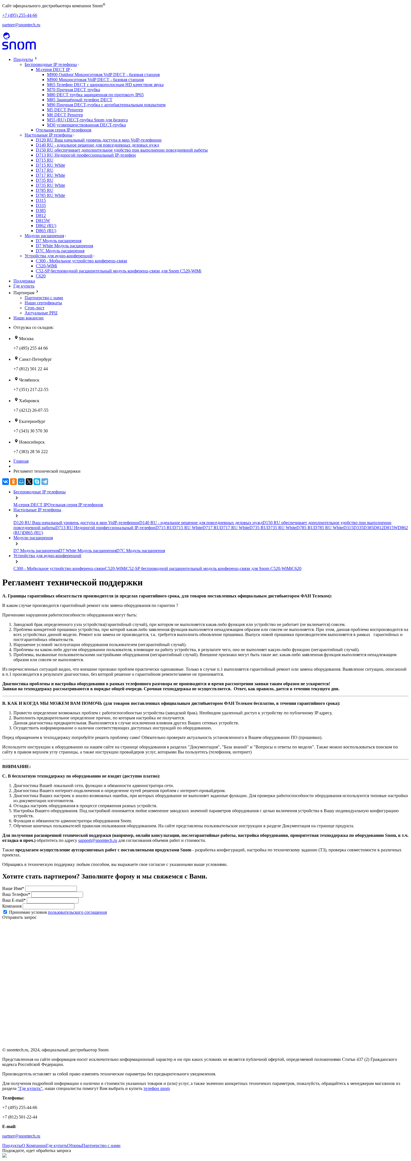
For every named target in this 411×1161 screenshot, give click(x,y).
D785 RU (44, 190)
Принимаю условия (58, 912)
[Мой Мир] (21, 481)
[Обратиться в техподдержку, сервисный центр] (6, 38)
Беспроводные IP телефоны (51, 64)
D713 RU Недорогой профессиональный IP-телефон (86, 155)
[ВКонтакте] (5, 481)
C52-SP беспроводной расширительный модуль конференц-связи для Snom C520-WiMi (118, 271)
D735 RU (44, 180)
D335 (41, 205)
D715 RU (44, 160)
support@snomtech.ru (97, 840)
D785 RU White (50, 195)
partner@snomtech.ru (21, 24)
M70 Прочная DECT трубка (73, 89)
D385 (41, 210)
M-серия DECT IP (53, 69)
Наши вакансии (28, 317)
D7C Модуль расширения (60, 250)
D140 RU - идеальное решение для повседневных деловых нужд (97, 145)
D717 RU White (50, 175)
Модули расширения (44, 235)
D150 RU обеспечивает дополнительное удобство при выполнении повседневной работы (122, 150)
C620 (41, 276)
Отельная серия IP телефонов (63, 130)
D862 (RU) (46, 225)
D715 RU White (50, 165)
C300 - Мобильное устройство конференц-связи (81, 260)
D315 (41, 200)
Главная (21, 461)
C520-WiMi (46, 265)
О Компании (34, 1145)
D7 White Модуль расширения (64, 245)
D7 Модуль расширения (58, 240)
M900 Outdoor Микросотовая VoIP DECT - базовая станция (103, 74)
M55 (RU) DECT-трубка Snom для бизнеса (87, 119)
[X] (29, 481)
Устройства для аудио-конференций (59, 255)
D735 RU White (50, 185)
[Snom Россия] (19, 48)
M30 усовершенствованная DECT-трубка (86, 125)
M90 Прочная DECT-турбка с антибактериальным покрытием (106, 104)
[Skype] (37, 481)
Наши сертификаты (43, 302)
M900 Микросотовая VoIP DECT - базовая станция (95, 79)
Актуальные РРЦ (41, 312)
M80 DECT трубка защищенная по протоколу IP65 (95, 94)
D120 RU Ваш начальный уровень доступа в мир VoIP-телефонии (99, 140)
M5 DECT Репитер (65, 109)
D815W (43, 220)
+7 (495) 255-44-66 (19, 15)
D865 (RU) (46, 230)
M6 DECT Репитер (65, 114)
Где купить (23, 286)
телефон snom (156, 1088)
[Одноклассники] (13, 481)
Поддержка (24, 281)
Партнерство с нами (44, 297)
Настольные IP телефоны (48, 135)
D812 (41, 215)
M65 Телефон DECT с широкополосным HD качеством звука (105, 84)
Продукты (23, 59)
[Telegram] (44, 481)
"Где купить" (30, 1088)
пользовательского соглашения (77, 912)
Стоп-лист (34, 307)
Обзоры (74, 1145)
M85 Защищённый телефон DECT (79, 99)
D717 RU (44, 170)
